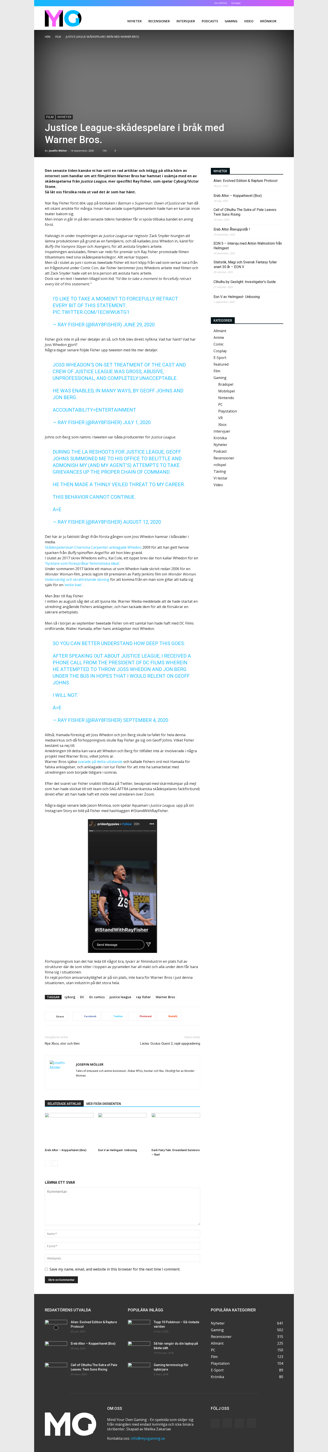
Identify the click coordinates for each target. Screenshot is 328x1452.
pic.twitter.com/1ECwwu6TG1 (91, 312)
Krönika (220, 437)
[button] (251, 3)
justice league (120, 997)
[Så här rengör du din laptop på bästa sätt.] (139, 1349)
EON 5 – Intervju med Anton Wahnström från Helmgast (248, 245)
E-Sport (220, 357)
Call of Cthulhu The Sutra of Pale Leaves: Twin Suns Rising (245, 212)
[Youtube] (279, 3)
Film (58, 37)
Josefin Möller (58, 150)
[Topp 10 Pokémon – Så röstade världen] (139, 1327)
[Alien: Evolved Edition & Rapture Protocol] (56, 1327)
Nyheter (134, 21)
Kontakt (236, 3)
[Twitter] (272, 3)
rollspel (220, 464)
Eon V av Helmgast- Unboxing (117, 1150)
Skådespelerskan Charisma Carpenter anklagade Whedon (93, 547)
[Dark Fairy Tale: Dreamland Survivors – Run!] (176, 1129)
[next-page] (55, 1163)
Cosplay (220, 350)
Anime (219, 337)
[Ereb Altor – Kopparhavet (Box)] (69, 1129)
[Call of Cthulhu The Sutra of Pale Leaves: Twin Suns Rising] (56, 1370)
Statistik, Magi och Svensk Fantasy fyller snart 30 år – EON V (245, 264)
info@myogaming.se (148, 1438)
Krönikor (268, 21)
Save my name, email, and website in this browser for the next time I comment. (115, 1269)
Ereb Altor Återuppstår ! (232, 229)
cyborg (69, 997)
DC (82, 997)
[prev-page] (47, 1163)
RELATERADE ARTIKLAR (64, 1104)
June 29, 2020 (139, 324)
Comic (219, 344)
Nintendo (226, 397)
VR (220, 417)
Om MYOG (220, 3)
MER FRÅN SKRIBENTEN (103, 1104)
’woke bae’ (73, 584)
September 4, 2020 (145, 720)
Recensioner (159, 21)
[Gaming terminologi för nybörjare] (139, 1370)
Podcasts (210, 21)
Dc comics (97, 997)
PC (220, 404)
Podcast (220, 451)
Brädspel (225, 384)
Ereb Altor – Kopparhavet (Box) (65, 1150)
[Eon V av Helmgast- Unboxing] (122, 1129)
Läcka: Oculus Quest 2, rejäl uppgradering (170, 1044)
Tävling (220, 471)
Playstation (227, 411)
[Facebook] (257, 3)
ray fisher (143, 997)
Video (248, 21)
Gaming (231, 21)
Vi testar (221, 478)
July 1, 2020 (137, 422)
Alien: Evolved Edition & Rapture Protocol (245, 181)
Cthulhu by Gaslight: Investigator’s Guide (245, 282)
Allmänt (220, 330)
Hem (47, 37)
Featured (221, 364)
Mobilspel (226, 391)
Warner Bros (165, 997)
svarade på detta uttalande (100, 761)
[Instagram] (265, 3)
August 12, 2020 (142, 522)
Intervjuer (185, 21)
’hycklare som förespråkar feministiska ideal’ (82, 563)
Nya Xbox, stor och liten (62, 1044)
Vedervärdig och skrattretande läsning (77, 579)
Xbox (222, 424)
